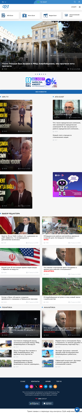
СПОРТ (73, 7)
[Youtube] (41, 387)
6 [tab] (45, 74)
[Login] (79, 2)
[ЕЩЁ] (79, 7)
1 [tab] (35, 74)
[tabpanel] (41, 46)
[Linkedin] (50, 387)
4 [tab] (41, 74)
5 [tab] (43, 74)
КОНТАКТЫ (35, 381)
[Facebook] (27, 387)
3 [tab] (39, 74)
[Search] (74, 2)
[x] (36, 387)
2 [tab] (37, 74)
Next (79, 46)
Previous (3, 46)
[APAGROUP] (41, 398)
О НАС (22, 381)
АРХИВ (47, 381)
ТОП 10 (59, 381)
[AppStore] (47, 404)
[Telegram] (46, 387)
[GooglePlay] (34, 404)
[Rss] (55, 387)
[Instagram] (31, 387)
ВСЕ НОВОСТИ (41, 92)
